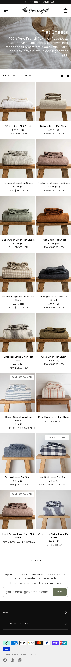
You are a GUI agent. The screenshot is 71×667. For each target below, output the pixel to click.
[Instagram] (20, 660)
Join (60, 591)
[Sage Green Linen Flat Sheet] (18, 215)
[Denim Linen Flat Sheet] (18, 453)
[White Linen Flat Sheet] (18, 101)
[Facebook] (5, 660)
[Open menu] (9, 10)
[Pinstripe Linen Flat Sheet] (18, 158)
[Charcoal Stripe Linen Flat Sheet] (18, 332)
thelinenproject (18, 654)
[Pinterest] (12, 660)
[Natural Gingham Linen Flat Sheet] (18, 272)
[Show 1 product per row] (62, 75)
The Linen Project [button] (16, 623)
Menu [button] (6, 612)
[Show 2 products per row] (68, 75)
